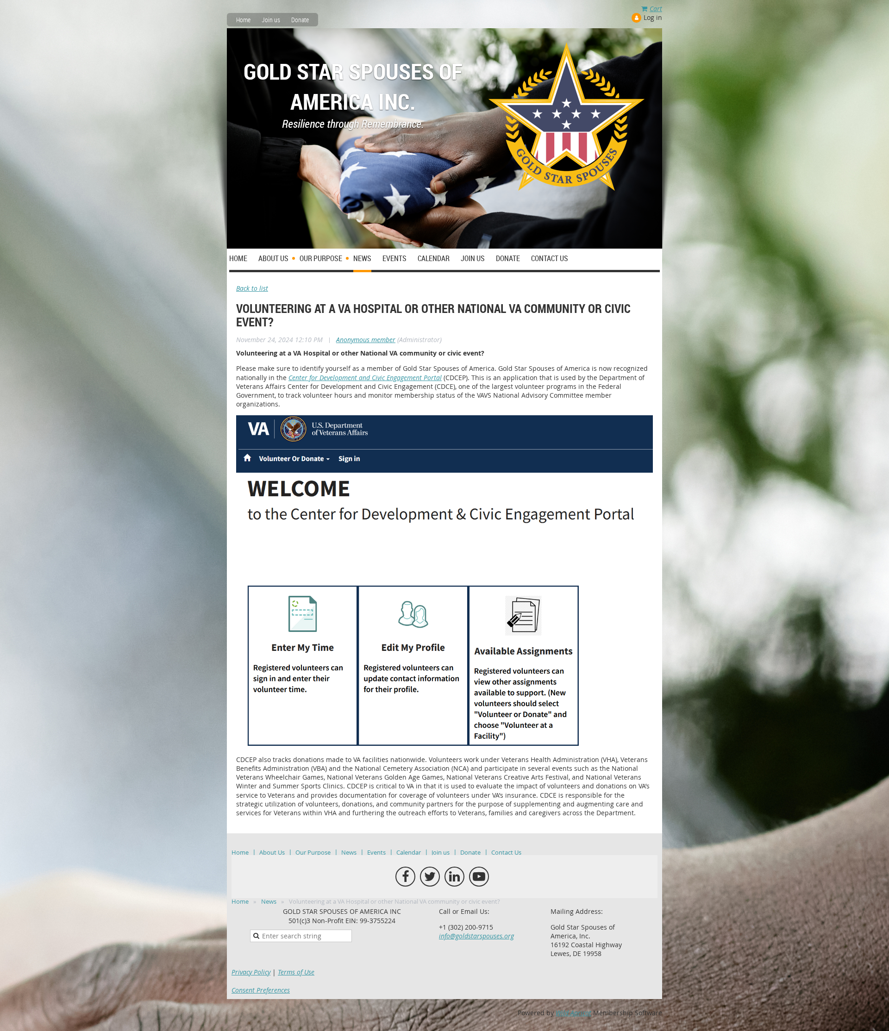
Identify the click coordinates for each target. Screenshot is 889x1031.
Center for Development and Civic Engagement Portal (365, 377)
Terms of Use (296, 972)
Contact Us (506, 852)
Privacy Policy (251, 972)
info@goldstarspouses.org (476, 935)
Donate (300, 19)
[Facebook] (405, 877)
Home (243, 19)
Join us (271, 19)
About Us (272, 852)
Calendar (408, 852)
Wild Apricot (573, 1012)
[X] (430, 877)
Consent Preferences (261, 990)
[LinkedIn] (454, 877)
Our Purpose (313, 852)
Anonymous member (365, 339)
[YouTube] (479, 877)
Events (376, 852)
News (349, 852)
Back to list (252, 288)
